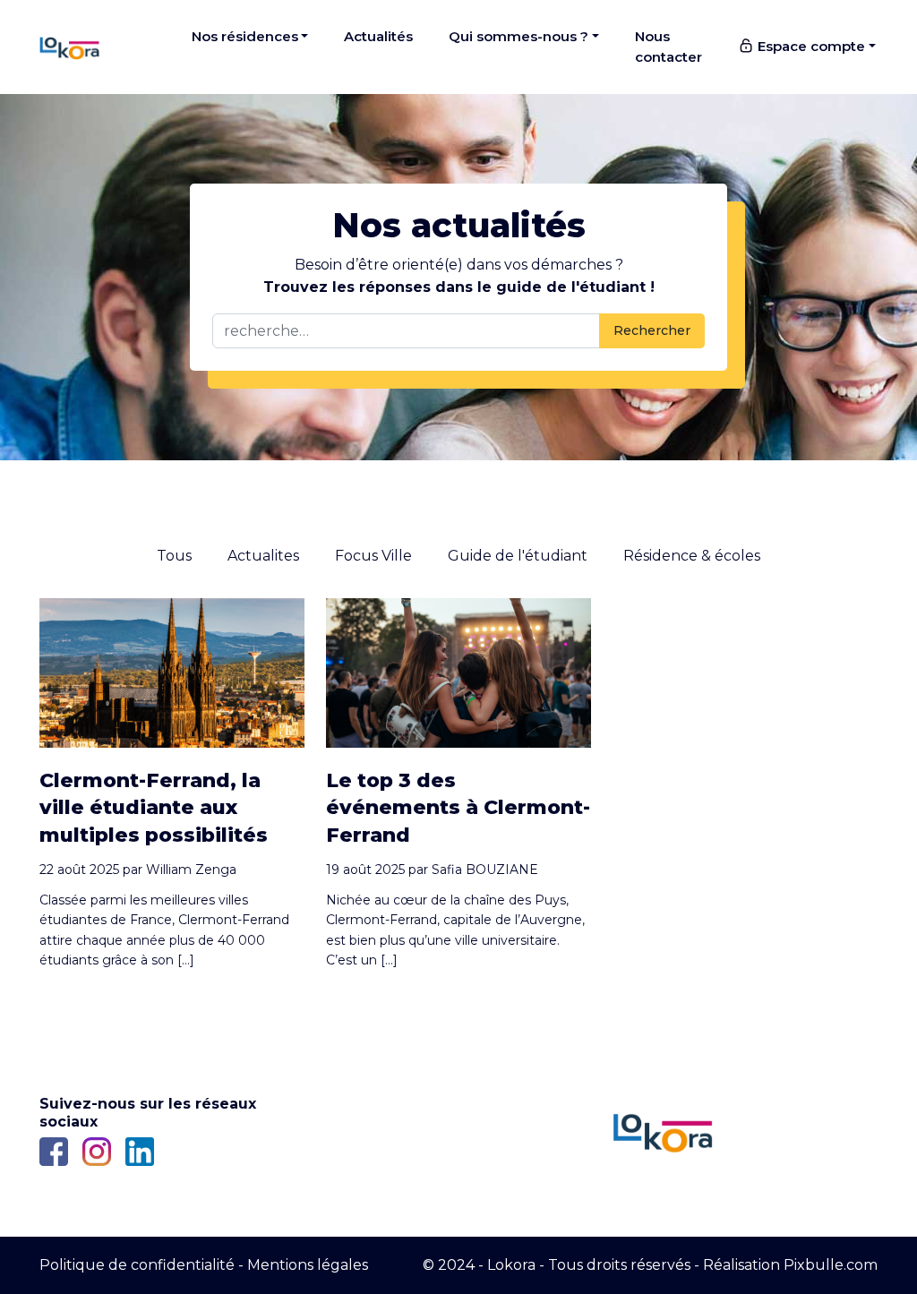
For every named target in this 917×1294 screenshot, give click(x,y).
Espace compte (809, 46)
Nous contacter (668, 46)
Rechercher (651, 330)
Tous (174, 555)
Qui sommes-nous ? (518, 36)
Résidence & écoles (691, 555)
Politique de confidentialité (137, 1264)
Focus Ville (373, 555)
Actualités (378, 36)
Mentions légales (307, 1264)
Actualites (263, 555)
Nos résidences (245, 36)
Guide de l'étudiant (517, 555)
